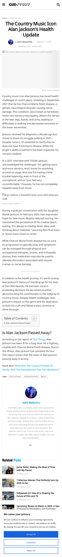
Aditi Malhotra (24, 42)
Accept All (31, 534)
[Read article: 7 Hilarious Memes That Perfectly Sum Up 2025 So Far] (8, 483)
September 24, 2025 (24, 487)
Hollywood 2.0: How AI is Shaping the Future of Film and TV (35, 494)
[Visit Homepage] (31, 4)
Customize (31, 542)
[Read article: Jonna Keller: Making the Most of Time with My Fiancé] (8, 470)
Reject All (31, 550)
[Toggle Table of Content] (32, 318)
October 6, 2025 (22, 474)
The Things (39, 339)
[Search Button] (58, 4)
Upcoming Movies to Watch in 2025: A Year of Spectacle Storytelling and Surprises (38, 507)
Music (43, 376)
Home (4, 18)
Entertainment (14, 18)
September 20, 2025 (24, 500)
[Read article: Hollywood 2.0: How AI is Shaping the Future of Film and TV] (8, 496)
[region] (31, 533)
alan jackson (15, 376)
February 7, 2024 (44, 42)
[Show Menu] (3, 4)
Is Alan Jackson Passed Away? (17, 323)
